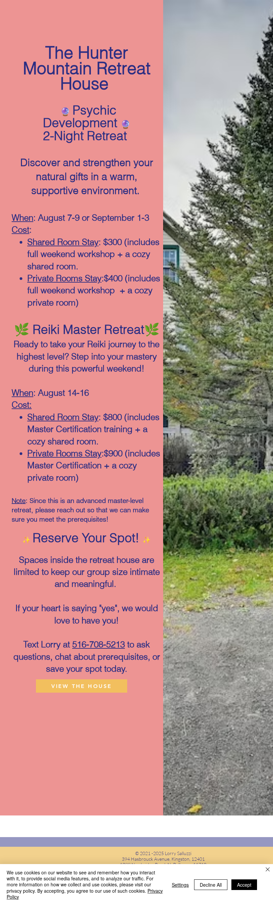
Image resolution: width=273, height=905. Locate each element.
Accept (244, 884)
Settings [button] (180, 884)
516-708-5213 (98, 644)
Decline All (211, 884)
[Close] (268, 870)
